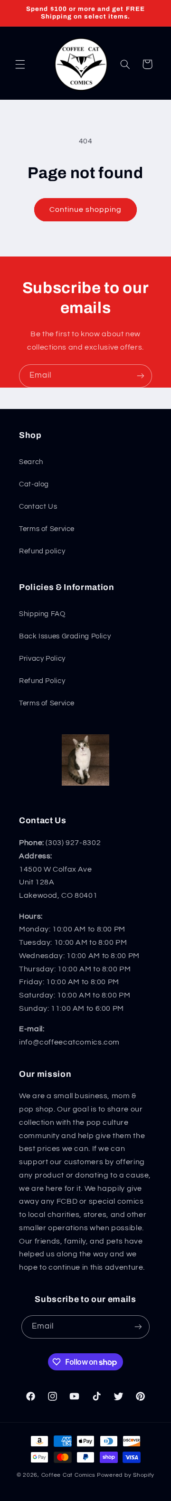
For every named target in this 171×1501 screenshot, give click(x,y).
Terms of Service (47, 528)
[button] (20, 64)
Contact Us (38, 506)
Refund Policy (42, 680)
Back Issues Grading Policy (65, 636)
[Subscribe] (141, 376)
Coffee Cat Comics (68, 1475)
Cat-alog (34, 484)
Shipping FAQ (42, 614)
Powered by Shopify (125, 1475)
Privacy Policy (42, 658)
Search (31, 462)
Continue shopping (85, 209)
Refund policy (42, 551)
